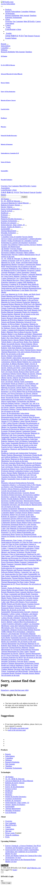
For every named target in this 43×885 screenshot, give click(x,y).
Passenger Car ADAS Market (11, 391)
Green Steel (29, 429)
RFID (3, 266)
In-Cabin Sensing (30, 524)
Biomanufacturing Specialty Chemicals (14, 417)
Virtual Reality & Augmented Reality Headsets (21, 672)
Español (8, 38)
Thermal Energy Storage (33, 350)
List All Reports (6, 235)
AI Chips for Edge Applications (17, 544)
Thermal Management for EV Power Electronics (18, 583)
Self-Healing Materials (28, 634)
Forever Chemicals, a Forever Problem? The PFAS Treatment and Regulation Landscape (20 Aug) (23, 847)
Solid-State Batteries (15, 348)
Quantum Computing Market (17, 564)
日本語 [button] (3, 192)
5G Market (24, 258)
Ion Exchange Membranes (10, 290)
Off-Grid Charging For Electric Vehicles (23, 389)
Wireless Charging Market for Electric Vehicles (25, 409)
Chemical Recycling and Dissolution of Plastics (18, 273)
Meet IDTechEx (29, 21)
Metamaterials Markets (9, 264)
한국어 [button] (16, 192)
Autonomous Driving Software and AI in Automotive (19, 518)
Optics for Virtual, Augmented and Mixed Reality (19, 670)
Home (3, 690)
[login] (14, 870)
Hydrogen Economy (31, 469)
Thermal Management (8, 231)
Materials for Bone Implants (29, 298)
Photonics (4, 217)
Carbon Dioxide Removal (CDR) (25, 616)
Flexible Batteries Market (15, 499)
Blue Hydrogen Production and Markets (27, 465)
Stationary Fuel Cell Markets (18, 441)
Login (9, 883)
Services (4, 239)
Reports (8, 11)
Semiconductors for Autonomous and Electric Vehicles (20, 399)
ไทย (25, 36)
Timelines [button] (28, 52)
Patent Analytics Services (27, 245)
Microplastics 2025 (7, 628)
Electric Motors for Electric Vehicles (29, 374)
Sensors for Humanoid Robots (25, 534)
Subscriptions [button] (5, 46)
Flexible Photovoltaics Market (17, 425)
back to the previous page (17, 730)
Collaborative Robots (8, 522)
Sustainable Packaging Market (22, 640)
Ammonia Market (29, 415)
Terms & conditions (12, 835)
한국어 (21, 36)
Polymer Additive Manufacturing (23, 254)
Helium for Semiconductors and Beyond (20, 287)
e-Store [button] (14, 190)
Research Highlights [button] (8, 52)
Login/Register (10, 29)
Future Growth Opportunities (17, 239)
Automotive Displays (8, 485)
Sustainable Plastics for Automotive (26, 312)
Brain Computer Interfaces (24, 592)
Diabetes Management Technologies (19, 455)
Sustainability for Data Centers (11, 636)
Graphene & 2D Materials (18, 284)
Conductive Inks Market (28, 276)
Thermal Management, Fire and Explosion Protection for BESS (21, 656)
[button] (8, 9)
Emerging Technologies (13, 17)
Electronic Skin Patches (22, 669)
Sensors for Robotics (8, 536)
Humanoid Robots (17, 524)
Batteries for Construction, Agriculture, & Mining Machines (19, 325)
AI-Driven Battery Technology (18, 324)
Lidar (12, 487)
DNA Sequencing (25, 457)
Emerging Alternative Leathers (11, 282)
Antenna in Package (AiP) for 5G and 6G (15, 260)
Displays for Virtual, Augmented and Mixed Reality (20, 593)
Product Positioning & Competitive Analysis (22, 241)
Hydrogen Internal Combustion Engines (22, 431)
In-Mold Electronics (16, 501)
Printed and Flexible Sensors (19, 503)
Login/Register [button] (6, 190)
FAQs (7, 837)
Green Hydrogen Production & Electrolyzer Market (19, 428)
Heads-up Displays (17, 383)
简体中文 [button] (10, 192)
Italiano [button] (3, 195)
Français (37, 36)
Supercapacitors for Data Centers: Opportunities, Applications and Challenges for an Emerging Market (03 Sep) (22, 852)
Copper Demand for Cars (10, 278)
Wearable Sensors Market (31, 673)
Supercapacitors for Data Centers (12, 350)
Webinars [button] (4, 50)
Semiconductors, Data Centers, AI (13, 225)
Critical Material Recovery (10, 280)
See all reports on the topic (27, 266)
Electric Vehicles (6, 207)
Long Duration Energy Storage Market (20, 339)
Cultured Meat (18, 447)
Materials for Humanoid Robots (21, 528)
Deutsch (31, 36)
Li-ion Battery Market (29, 336)
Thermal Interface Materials (10, 314)
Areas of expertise (15, 237)
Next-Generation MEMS (32, 560)
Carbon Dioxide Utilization (16, 423)
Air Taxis (23, 360)
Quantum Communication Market (29, 264)
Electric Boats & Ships (21, 372)
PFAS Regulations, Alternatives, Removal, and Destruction (19, 448)
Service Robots (21, 536)
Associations (9, 23)
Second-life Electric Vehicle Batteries (19, 344)
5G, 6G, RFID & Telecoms (10, 201)
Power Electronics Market (10, 395)
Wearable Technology (8, 233)
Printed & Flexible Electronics (11, 219)
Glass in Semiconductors (18, 554)
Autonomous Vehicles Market (11, 362)
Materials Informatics (27, 306)
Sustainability (5, 229)
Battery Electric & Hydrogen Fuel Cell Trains (19, 365)
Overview (8, 21)
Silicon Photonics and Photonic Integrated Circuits (18, 570)
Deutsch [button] (26, 192)
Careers (38, 21)
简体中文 (14, 36)
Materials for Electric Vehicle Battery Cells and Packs (19, 300)
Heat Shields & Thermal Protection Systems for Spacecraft (19, 285)
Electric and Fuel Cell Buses (22, 370)
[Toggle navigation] (2, 6)
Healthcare (4, 213)
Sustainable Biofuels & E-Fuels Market (24, 443)
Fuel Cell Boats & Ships (16, 380)
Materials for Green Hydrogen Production (15, 302)
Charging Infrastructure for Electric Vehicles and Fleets (20, 367)
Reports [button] (3, 44)
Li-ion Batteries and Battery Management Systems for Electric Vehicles (19, 384)
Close (3, 883)
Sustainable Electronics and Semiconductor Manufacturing (21, 505)
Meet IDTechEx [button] (25, 186)
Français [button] (32, 192)
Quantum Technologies (9, 221)
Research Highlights (12, 15)
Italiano (14, 38)
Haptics (9, 598)
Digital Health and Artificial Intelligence (20, 664)
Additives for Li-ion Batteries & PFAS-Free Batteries (21, 269)
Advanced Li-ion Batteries (10, 360)
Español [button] (38, 192)
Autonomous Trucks (34, 360)
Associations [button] (5, 188)
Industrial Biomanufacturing (31, 288)
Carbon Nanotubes (22, 272)
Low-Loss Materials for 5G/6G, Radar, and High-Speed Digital (19, 261)
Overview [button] (4, 186)
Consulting (25, 11)
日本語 (8, 36)
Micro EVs (5, 389)
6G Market (32, 258)
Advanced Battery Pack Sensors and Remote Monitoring (21, 321)
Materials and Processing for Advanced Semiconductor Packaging (17, 297)
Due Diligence (13, 245)
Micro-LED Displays (17, 602)
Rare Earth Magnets (31, 310)
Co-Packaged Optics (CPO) (26, 485)
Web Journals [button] (20, 52)
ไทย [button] (21, 192)
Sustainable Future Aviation (14, 405)
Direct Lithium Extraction (29, 280)
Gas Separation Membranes (16, 427)
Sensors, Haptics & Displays (11, 227)
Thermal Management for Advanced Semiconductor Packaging (20, 579)
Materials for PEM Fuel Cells (24, 304)
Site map (8, 831)
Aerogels (4, 272)
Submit (24, 197)
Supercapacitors (27, 348)
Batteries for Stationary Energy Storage (20, 327)
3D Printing (5, 199)
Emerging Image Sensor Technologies (19, 595)
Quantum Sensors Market (24, 513)
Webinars (32, 11)
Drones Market (6, 370)
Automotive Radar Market (26, 516)
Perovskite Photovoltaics (21, 439)
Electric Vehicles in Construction (12, 376)
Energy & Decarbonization (10, 209)
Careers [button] (33, 186)
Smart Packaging (12, 266)
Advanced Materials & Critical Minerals (15, 203)
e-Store (18, 29)
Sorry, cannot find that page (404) (17, 690)
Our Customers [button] (13, 186)
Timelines (33, 15)
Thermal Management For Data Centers (15, 582)
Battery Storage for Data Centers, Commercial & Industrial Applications (20, 329)
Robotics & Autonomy (9, 223)
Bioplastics (12, 272)
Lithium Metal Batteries (28, 338)
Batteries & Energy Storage (10, 205)
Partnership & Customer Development (14, 243)
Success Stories (27, 237)
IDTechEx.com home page (19, 728)
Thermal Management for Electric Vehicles (18, 652)
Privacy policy (10, 833)
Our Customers (18, 21)
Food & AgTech (6, 211)
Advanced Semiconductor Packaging (21, 483)
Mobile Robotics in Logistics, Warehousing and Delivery (19, 529)
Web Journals (24, 15)
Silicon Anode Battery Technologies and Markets (19, 345)
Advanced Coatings (34, 270)
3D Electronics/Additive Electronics (16, 252)
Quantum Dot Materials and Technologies (20, 309)
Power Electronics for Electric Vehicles (24, 393)
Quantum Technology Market (17, 606)
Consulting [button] (4, 48)
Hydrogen (4, 215)
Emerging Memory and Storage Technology (19, 551)
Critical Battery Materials (28, 278)
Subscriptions (16, 11)
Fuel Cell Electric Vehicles (10, 382)
